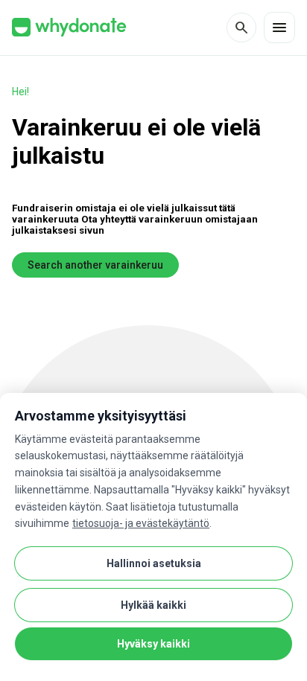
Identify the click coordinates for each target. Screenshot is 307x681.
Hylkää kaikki (153, 605)
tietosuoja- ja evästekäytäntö (140, 523)
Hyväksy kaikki (153, 644)
